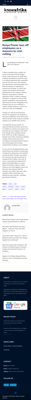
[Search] (27, 4)
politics (17, 189)
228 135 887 (11, 365)
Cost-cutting (17, 196)
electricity (10, 186)
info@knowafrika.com (13, 369)
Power (22, 189)
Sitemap (6, 385)
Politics (4, 196)
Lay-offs (10, 189)
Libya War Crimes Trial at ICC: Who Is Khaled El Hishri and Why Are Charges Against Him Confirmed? (15, 238)
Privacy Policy (7, 346)
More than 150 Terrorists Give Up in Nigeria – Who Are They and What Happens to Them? (13, 229)
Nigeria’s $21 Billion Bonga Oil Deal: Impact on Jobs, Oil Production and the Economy (14, 258)
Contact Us (13, 385)
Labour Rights (10, 198)
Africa (10, 184)
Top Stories (6, 350)
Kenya (17, 186)
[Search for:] (7, 4)
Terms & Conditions (17, 346)
